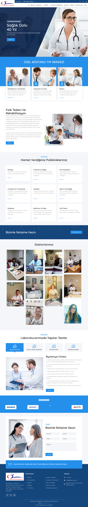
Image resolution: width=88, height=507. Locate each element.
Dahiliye (29, 477)
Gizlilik (36, 499)
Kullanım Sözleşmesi (29, 499)
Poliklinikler (46, 5)
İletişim (85, 5)
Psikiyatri (29, 482)
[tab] (15, 347)
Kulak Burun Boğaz (51, 477)
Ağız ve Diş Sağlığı (50, 482)
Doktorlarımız (38, 5)
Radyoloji (72, 5)
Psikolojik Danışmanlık (51, 488)
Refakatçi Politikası (44, 499)
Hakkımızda (32, 5)
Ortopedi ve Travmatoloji (52, 480)
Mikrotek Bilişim (46, 503)
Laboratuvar (66, 5)
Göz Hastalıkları (31, 480)
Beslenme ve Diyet (50, 485)
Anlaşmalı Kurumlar (79, 5)
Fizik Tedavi (30, 488)
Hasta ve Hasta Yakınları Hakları (56, 499)
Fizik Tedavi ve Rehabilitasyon (57, 5)
